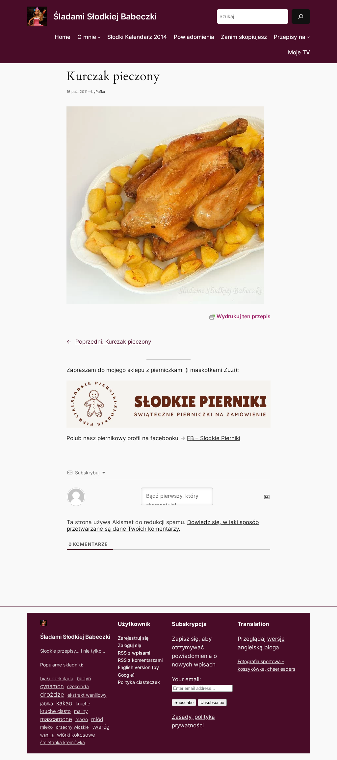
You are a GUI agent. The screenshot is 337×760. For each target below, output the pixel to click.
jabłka (46, 703)
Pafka (100, 91)
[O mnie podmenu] (99, 37)
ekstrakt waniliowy (87, 695)
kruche (83, 703)
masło (81, 719)
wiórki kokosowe (76, 735)
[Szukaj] (301, 16)
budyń (84, 678)
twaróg (101, 726)
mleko (46, 727)
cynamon (52, 686)
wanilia (47, 735)
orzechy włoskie (72, 727)
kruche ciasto (55, 711)
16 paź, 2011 (77, 91)
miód (97, 719)
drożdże (52, 694)
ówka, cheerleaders (274, 669)
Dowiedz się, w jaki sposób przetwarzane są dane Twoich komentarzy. (163, 525)
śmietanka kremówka (62, 742)
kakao (64, 703)
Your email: (186, 679)
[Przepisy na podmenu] (308, 37)
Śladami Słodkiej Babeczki (105, 16)
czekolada (78, 686)
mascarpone (56, 719)
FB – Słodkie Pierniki (213, 438)
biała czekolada (56, 678)
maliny (81, 711)
